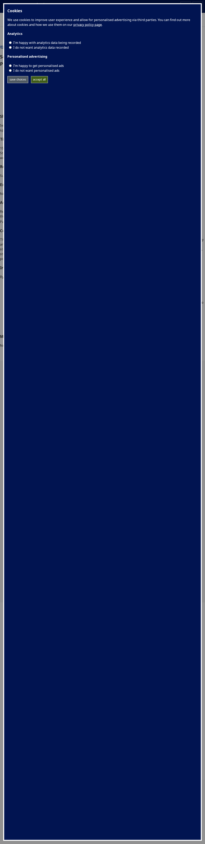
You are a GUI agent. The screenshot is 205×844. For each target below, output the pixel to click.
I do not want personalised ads (36, 70)
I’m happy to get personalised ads (38, 65)
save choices (18, 79)
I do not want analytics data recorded (41, 47)
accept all (39, 79)
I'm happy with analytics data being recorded (47, 42)
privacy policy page (87, 24)
